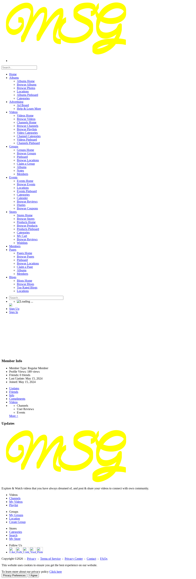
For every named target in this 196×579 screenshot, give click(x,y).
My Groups (16, 515)
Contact (91, 558)
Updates (14, 388)
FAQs (103, 558)
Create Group (17, 522)
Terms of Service (50, 558)
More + (13, 416)
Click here (55, 571)
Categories (15, 532)
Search (13, 535)
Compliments (17, 398)
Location (14, 518)
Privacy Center (74, 558)
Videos (13, 402)
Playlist (13, 505)
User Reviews (25, 409)
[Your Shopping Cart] (10, 305)
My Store (14, 538)
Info (11, 395)
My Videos (16, 501)
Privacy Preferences (14, 575)
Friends (13, 391)
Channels (22, 405)
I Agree (33, 575)
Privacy (31, 558)
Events (21, 412)
